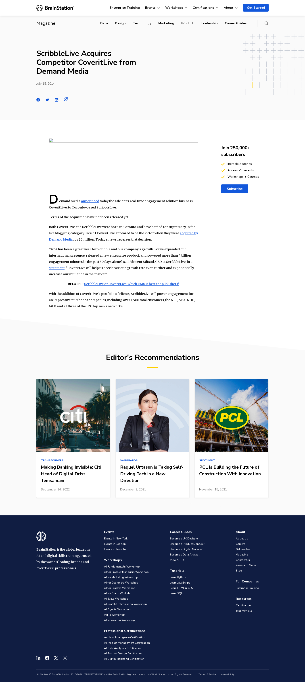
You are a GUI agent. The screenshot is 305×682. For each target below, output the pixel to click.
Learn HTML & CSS (181, 588)
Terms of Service (207, 674)
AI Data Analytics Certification (123, 648)
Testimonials (244, 611)
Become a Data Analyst (184, 554)
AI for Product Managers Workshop (126, 572)
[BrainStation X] (56, 658)
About (228, 8)
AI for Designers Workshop (121, 582)
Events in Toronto (115, 549)
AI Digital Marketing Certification (124, 659)
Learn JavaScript (180, 582)
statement (57, 268)
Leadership (209, 23)
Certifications (203, 8)
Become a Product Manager (187, 544)
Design (120, 23)
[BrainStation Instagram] (65, 658)
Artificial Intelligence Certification (124, 637)
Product (187, 23)
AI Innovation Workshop (119, 620)
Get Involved (243, 549)
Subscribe (235, 189)
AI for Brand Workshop (118, 593)
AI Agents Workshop (117, 609)
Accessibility (227, 674)
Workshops (174, 8)
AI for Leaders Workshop (120, 588)
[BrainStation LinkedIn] (38, 658)
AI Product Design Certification (123, 653)
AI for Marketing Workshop (121, 577)
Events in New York (115, 538)
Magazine (242, 554)
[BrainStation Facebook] (47, 658)
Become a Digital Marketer (186, 549)
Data (104, 23)
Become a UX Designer (184, 538)
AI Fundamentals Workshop (122, 566)
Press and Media (246, 565)
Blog (239, 570)
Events (150, 8)
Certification (243, 605)
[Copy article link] (66, 99)
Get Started (256, 8)
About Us (242, 538)
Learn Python (178, 577)
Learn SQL (176, 593)
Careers (240, 544)
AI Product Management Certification (127, 643)
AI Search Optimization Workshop (125, 604)
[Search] (267, 23)
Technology (142, 23)
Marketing (166, 23)
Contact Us (243, 560)
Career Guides (236, 23)
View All (175, 560)
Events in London (115, 544)
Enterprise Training (125, 8)
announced (90, 201)
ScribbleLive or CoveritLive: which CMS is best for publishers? (131, 284)
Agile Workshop (114, 615)
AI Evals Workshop (116, 598)
